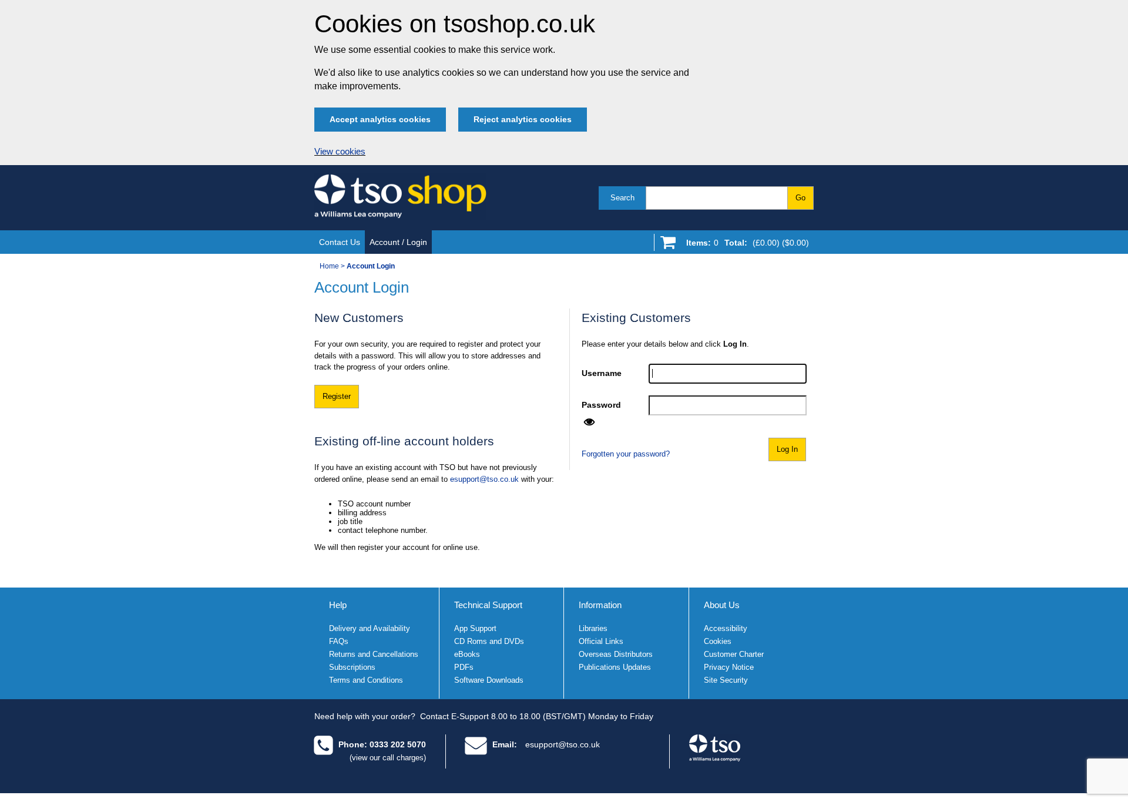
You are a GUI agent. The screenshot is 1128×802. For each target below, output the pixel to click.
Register (337, 396)
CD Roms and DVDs (489, 641)
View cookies (339, 151)
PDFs (464, 667)
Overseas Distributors (616, 654)
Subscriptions (352, 667)
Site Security (726, 680)
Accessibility (725, 628)
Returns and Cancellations (373, 654)
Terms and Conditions (366, 680)
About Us (722, 605)
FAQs (338, 641)
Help (338, 605)
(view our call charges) (388, 757)
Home (329, 266)
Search (622, 197)
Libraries (593, 628)
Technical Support (488, 605)
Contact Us (339, 242)
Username (602, 373)
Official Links (601, 641)
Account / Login (398, 242)
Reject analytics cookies (523, 119)
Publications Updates (615, 667)
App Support (475, 628)
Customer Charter (734, 654)
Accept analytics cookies (380, 119)
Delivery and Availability (369, 628)
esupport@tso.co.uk (484, 479)
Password (601, 405)
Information (600, 605)
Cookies (717, 641)
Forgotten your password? (626, 453)
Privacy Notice (729, 667)
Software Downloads (488, 680)
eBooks (467, 654)
